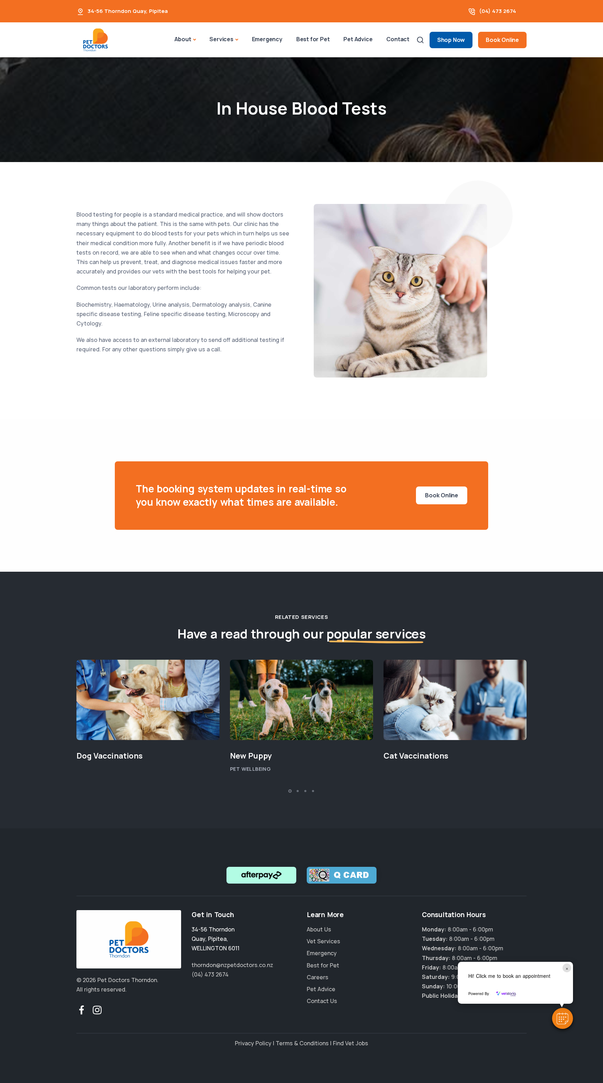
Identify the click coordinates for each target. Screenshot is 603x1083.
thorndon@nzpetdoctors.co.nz (232, 965)
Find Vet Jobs (350, 1043)
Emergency (267, 39)
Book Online (502, 40)
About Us (319, 929)
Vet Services (323, 941)
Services (221, 39)
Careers (317, 977)
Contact (397, 39)
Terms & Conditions (302, 1043)
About (182, 39)
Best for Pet (313, 39)
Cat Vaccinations (416, 756)
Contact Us (322, 1001)
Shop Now (451, 40)
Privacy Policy (253, 1043)
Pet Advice (357, 39)
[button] (562, 1018)
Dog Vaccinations (109, 756)
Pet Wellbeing (250, 769)
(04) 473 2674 (497, 11)
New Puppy (251, 756)
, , (215, 938)
